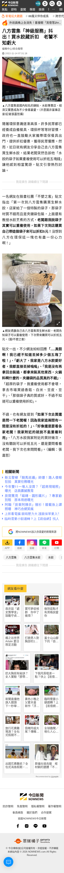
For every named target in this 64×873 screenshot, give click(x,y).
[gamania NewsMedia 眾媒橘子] (32, 841)
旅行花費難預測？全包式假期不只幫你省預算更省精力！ (12, 732)
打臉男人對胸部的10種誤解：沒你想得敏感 (32, 639)
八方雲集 (11, 557)
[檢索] (52, 3)
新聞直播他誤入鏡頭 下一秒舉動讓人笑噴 (12, 703)
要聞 (23, 9)
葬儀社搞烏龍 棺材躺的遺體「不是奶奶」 (46, 765)
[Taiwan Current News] (38, 3)
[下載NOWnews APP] (45, 3)
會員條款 (17, 812)
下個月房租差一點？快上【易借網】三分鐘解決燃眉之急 (46, 675)
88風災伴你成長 (38, 16)
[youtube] (44, 826)
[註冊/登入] (59, 3)
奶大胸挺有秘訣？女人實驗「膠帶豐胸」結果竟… (16, 675)
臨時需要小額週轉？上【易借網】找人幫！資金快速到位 (51, 703)
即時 (14, 9)
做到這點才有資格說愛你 (51, 612)
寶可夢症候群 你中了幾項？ (32, 612)
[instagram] (26, 826)
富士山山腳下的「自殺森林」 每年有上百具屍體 (51, 639)
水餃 (51, 557)
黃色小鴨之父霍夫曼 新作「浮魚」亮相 (32, 703)
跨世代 (59, 16)
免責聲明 (22, 806)
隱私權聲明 (37, 806)
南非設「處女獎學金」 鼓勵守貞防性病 (12, 612)
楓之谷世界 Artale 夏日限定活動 (12, 641)
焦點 (4, 9)
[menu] (61, 9)
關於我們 (32, 812)
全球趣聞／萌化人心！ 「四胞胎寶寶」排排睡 (51, 730)
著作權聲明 (54, 806)
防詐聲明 (8, 806)
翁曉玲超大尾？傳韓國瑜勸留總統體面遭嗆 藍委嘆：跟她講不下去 (32, 730)
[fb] (17, 826)
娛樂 (41, 9)
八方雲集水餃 (32, 557)
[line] (35, 826)
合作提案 (46, 812)
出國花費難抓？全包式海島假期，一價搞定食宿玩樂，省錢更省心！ (16, 765)
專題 (32, 9)
